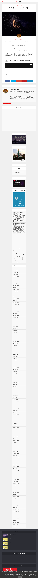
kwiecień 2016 (15, 496)
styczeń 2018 (15, 451)
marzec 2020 (15, 395)
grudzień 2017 (15, 453)
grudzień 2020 (15, 375)
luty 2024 (14, 293)
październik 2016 (15, 483)
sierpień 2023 (15, 306)
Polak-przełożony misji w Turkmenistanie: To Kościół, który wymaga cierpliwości (18, 249)
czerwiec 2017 (15, 466)
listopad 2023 (15, 300)
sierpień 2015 (15, 513)
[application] (19, 65)
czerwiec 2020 (15, 388)
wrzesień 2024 (15, 278)
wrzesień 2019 (15, 408)
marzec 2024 (15, 291)
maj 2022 (14, 339)
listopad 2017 (15, 455)
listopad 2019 (15, 403)
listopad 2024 (15, 274)
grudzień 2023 (15, 298)
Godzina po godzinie (17, 205)
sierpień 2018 (15, 436)
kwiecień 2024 (15, 289)
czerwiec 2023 (15, 311)
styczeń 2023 (15, 321)
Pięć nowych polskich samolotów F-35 (18, 212)
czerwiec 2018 (15, 440)
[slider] (31, 64)
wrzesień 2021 (15, 356)
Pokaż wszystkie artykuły (7, 103)
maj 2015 (14, 520)
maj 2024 (14, 287)
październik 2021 (15, 354)
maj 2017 (14, 468)
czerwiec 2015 (15, 518)
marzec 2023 (15, 317)
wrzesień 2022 (15, 330)
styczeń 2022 (15, 347)
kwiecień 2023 (15, 315)
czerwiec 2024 (15, 285)
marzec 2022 (15, 343)
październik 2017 (15, 457)
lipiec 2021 (14, 360)
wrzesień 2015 (15, 511)
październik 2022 (15, 328)
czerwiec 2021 (15, 362)
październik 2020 (15, 380)
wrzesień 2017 (15, 459)
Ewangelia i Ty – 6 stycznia (12, 542)
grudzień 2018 (15, 427)
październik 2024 (15, 276)
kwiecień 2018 (15, 444)
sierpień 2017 (15, 462)
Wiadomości (19, 210)
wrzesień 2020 (15, 382)
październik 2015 (15, 509)
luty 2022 (14, 345)
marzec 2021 (15, 369)
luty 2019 (14, 423)
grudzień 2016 (15, 479)
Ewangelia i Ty (19, 5)
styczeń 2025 (15, 270)
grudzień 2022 (15, 324)
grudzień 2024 (15, 272)
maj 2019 (14, 416)
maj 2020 (14, 390)
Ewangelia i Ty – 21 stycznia (12, 538)
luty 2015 (14, 526)
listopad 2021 (15, 352)
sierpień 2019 (15, 410)
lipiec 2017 (14, 464)
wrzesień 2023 (15, 304)
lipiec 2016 (14, 490)
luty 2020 (14, 397)
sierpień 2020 (15, 384)
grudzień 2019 (15, 401)
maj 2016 (14, 494)
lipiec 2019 (14, 412)
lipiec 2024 (14, 283)
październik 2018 (15, 431)
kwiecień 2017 (15, 470)
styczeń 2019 (15, 425)
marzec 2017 (15, 472)
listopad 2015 (15, 507)
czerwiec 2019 (15, 414)
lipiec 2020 (14, 386)
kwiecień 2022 (15, 341)
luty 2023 (14, 319)
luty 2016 (14, 500)
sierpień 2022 (15, 332)
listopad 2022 (15, 326)
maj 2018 (14, 442)
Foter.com (9, 70)
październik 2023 (15, 302)
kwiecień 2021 (15, 367)
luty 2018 (14, 449)
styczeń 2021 (15, 373)
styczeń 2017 (15, 477)
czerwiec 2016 (15, 492)
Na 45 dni (22, 205)
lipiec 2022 (14, 334)
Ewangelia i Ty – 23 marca (19, 139)
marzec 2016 (15, 498)
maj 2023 (14, 313)
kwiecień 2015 (15, 522)
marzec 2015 (15, 524)
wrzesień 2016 (15, 485)
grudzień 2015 (15, 505)
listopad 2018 (15, 429)
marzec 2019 (15, 421)
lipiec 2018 (14, 438)
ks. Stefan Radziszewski (20, 10)
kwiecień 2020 (15, 393)
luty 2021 (14, 371)
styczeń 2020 (15, 399)
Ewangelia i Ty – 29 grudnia (12, 546)
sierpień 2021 (15, 358)
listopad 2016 (15, 481)
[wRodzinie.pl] (19, 1)
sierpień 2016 (15, 487)
